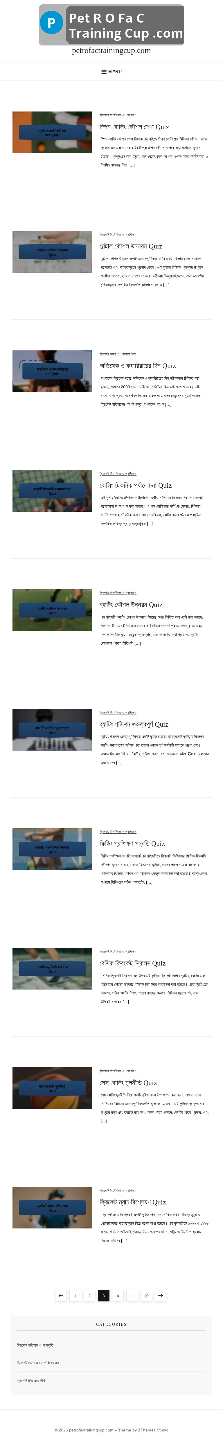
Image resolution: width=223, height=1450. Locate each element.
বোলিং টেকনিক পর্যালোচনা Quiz (136, 485)
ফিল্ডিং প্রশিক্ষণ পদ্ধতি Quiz (132, 843)
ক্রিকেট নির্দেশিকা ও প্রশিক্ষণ (118, 115)
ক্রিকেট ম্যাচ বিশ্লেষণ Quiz (133, 1202)
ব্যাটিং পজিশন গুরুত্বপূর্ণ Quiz (134, 724)
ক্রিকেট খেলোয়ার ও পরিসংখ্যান (38, 1363)
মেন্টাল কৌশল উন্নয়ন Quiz (131, 246)
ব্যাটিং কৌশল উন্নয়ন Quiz (131, 604)
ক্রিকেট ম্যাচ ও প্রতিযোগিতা (118, 354)
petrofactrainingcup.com (111, 50)
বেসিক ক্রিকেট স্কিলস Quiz (133, 963)
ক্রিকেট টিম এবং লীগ (31, 1380)
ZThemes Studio (153, 1430)
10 (148, 1295)
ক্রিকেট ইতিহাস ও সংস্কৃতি (35, 1345)
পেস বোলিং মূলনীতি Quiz (128, 1083)
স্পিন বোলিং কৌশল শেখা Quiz (134, 127)
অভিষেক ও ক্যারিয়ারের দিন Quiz (138, 366)
